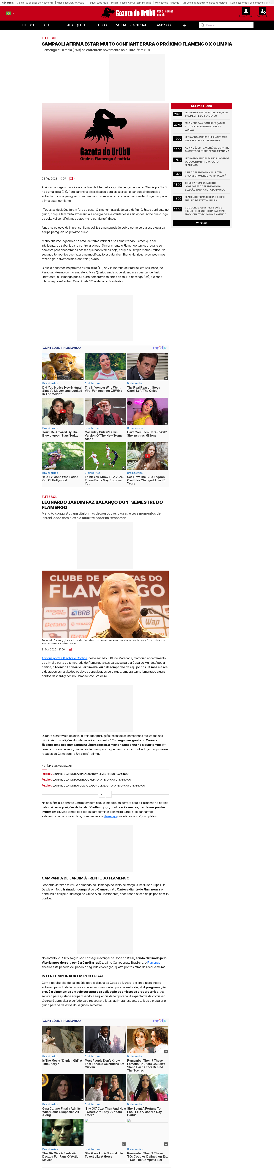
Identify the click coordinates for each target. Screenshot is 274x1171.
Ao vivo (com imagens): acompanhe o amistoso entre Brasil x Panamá (207, 149)
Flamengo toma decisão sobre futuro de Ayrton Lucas (205, 199)
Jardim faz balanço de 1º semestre (35, 2)
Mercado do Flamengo (167, 2)
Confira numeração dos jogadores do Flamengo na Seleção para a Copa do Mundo (205, 186)
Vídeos (101, 25)
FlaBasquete (75, 25)
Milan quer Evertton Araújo (70, 2)
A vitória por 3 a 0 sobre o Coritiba (64, 658)
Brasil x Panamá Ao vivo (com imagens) (131, 2)
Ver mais (201, 223)
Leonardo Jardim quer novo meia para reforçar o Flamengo (206, 139)
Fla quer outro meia (98, 2)
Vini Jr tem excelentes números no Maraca (205, 2)
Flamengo (110, 816)
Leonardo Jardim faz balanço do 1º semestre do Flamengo (207, 114)
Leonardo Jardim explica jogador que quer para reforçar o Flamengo (207, 161)
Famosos (163, 25)
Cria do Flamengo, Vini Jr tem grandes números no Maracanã (205, 174)
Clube (49, 25)
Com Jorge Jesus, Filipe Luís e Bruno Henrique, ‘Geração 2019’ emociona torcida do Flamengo (205, 211)
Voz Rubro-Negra (131, 25)
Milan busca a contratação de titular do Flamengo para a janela (205, 126)
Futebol (28, 25)
